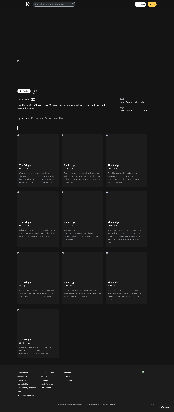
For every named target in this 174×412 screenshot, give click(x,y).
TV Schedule (22, 373)
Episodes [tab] (23, 118)
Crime (122, 111)
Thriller (147, 111)
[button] (38, 160)
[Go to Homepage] (28, 4)
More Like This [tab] (54, 118)
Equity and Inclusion (25, 395)
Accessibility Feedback (26, 388)
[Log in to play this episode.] (38, 148)
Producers (44, 380)
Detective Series (134, 111)
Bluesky (66, 376)
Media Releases (46, 384)
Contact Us (22, 380)
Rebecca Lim (139, 102)
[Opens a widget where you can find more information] (165, 408)
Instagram (67, 380)
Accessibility (22, 384)
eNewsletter (22, 376)
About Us (44, 376)
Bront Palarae (126, 102)
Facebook (67, 373)
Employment (45, 388)
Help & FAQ (22, 392)
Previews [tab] (37, 118)
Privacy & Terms (47, 373)
